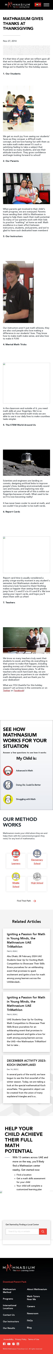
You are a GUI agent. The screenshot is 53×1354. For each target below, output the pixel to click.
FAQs (30, 1321)
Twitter (6, 691)
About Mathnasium (37, 1289)
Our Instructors (11, 1322)
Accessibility (8, 1339)
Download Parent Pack (14, 1282)
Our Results (9, 1328)
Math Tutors (33, 1298)
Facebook (19, 691)
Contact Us (9, 1315)
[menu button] (38, 5)
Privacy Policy (20, 1339)
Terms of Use (33, 1339)
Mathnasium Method (9, 1290)
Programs (8, 1299)
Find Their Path (24, 901)
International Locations (9, 1307)
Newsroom (32, 1313)
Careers (31, 1306)
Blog (29, 1328)
